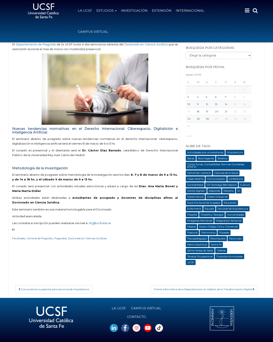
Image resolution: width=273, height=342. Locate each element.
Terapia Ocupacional (200, 256)
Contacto (136, 317)
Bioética (222, 158)
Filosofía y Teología (212, 214)
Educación (230, 202)
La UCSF (85, 11)
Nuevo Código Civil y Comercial (218, 226)
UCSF (190, 262)
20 (216, 111)
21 (226, 111)
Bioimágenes (206, 158)
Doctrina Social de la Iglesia (203, 202)
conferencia (236, 178)
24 (189, 118)
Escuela (209, 208)
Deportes (214, 190)
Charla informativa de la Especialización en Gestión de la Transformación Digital (203, 289)
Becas (190, 158)
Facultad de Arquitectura (233, 208)
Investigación (134, 11)
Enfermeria (194, 208)
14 (226, 104)
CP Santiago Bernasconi (222, 184)
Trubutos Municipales (229, 256)
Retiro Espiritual (197, 244)
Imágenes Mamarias (199, 220)
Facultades (18, 238)
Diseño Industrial (217, 196)
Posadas (224, 232)
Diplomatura (195, 196)
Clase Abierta (195, 178)
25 (198, 118)
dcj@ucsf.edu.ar (100, 223)
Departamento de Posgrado (36, 44)
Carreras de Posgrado (39, 238)
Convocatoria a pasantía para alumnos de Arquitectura (54, 289)
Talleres (221, 250)
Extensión (161, 11)
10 (188, 104)
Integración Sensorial (228, 220)
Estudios (105, 11)
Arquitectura (235, 152)
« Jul (188, 136)
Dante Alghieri (196, 190)
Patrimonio (208, 232)
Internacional (190, 11)
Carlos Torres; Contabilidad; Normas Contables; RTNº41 (216, 165)
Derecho (229, 190)
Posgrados (60, 238)
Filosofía (192, 214)
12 (207, 104)
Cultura (245, 184)
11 (198, 104)
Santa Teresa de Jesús (200, 250)
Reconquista (217, 238)
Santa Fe (216, 244)
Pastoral (192, 232)
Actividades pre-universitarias (205, 152)
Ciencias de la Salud (226, 172)
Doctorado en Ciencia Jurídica (146, 44)
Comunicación (216, 178)
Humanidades (235, 214)
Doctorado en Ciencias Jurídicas (87, 238)
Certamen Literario (199, 172)
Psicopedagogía (197, 238)
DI (238, 190)
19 (207, 111)
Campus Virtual (93, 32)
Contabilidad (195, 184)
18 (198, 111)
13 (216, 104)
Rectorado (235, 238)
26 (207, 118)
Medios (191, 226)
